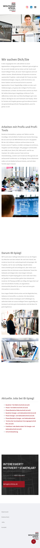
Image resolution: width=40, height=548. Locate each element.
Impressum (5, 512)
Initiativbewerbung (12, 432)
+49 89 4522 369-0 (19, 475)
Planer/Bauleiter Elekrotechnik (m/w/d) (18, 410)
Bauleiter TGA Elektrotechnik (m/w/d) (18, 405)
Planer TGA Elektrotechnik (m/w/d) (17, 407)
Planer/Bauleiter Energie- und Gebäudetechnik (20, 418)
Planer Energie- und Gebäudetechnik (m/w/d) (20, 416)
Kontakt (4, 527)
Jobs (3, 522)
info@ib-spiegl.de (10, 484)
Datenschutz (5, 517)
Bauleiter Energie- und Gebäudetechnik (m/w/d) (21, 413)
